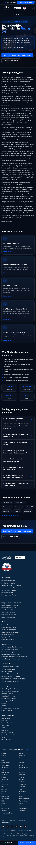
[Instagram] (7, 826)
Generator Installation (7, 634)
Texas (21, 753)
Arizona (21, 762)
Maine (3, 801)
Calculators (4, 720)
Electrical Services (7, 625)
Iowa (20, 789)
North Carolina (5, 762)
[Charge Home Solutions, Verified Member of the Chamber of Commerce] (24, 8)
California (4, 755)
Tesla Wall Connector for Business (11, 674)
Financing (4, 703)
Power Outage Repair (8, 652)
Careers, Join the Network (9, 701)
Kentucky (22, 782)
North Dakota (5, 808)
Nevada (3, 782)
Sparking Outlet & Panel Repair (10, 654)
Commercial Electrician (8, 669)
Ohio (14, 14)
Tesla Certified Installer (8, 696)
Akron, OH (29, 507)
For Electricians (6, 739)
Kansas (3, 791)
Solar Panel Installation (8, 612)
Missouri (21, 777)
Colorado (4, 774)
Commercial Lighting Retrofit (9, 681)
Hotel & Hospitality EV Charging (10, 676)
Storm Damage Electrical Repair (11, 659)
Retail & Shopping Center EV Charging (13, 678)
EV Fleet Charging (6, 671)
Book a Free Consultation (9, 735)
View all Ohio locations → (9, 515)
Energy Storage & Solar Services (11, 603)
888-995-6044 (5, 822)
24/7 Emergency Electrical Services (12, 647)
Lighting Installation (7, 637)
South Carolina (23, 767)
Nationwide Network (8, 813)
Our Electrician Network (8, 698)
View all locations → (29, 750)
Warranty (4, 705)
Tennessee (4, 767)
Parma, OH (17, 511)
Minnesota (22, 779)
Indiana (3, 777)
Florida (3, 753)
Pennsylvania (23, 758)
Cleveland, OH (20, 502)
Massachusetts (23, 770)
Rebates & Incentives (7, 723)
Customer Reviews (7, 693)
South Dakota (23, 808)
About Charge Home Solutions (10, 689)
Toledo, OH (19, 507)
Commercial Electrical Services (10, 666)
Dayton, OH (6, 511)
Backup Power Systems (8, 615)
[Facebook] (3, 826)
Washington (5, 765)
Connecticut (22, 784)
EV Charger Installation (8, 583)
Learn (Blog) (5, 730)
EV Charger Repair (7, 592)
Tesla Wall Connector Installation (11, 585)
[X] (12, 826)
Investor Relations (6, 710)
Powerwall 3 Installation (8, 617)
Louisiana (22, 786)
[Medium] (25, 826)
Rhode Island (23, 801)
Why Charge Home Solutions (10, 691)
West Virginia (5, 798)
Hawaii (3, 803)
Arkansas (4, 789)
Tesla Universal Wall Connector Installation (14, 588)
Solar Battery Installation (8, 610)
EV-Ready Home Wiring (8, 595)
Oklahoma (4, 784)
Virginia (3, 770)
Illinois (3, 760)
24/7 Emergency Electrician (9, 649)
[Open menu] (33, 8)
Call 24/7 (10, 843)
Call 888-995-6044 (11, 61)
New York (22, 755)
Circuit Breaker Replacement (10, 632)
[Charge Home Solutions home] (6, 8)
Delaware (4, 806)
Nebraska (4, 794)
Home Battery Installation (8, 607)
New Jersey (5, 772)
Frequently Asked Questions (10, 708)
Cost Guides (5, 725)
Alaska (21, 803)
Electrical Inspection (7, 639)
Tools (3, 727)
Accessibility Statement (27, 830)
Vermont (4, 810)
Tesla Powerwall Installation (9, 605)
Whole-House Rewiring (8, 629)
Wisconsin (4, 779)
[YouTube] (21, 826)
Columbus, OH (7, 502)
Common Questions (7, 732)
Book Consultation (28, 843)
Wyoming (22, 810)
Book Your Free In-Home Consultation (17, 55)
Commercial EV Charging (9, 590)
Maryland (22, 774)
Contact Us (4, 737)
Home (3, 14)
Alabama (21, 794)
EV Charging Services (8, 580)
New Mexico (5, 796)
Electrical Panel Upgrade (9, 627)
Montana (21, 806)
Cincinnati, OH (7, 507)
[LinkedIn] (16, 826)
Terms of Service (15, 830)
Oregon (21, 765)
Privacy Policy (5, 830)
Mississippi (22, 791)
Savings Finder (6, 718)
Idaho (21, 796)
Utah (2, 786)
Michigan (22, 772)
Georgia (3, 758)
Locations (8, 14)
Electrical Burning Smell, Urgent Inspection (14, 656)
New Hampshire (24, 798)
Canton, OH (27, 511)
